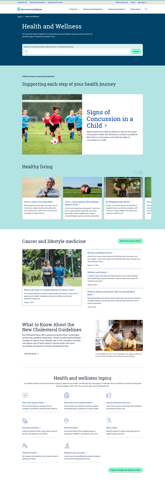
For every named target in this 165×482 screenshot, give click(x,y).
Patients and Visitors (116, 9)
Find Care (73, 9)
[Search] (145, 9)
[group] (41, 198)
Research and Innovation (37, 2)
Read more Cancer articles (130, 241)
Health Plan (21, 2)
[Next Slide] (141, 173)
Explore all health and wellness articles (125, 470)
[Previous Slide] (136, 173)
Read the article (31, 354)
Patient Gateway (121, 2)
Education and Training (55, 2)
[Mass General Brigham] (30, 9)
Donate (133, 2)
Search (20, 16)
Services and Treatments (92, 9)
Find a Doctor (135, 9)
